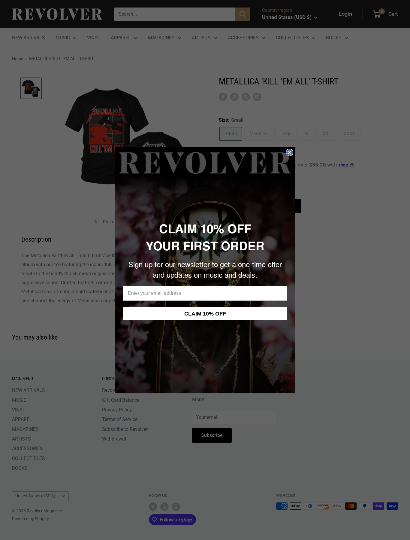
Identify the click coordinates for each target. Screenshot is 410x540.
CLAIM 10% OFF (205, 314)
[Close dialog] (290, 152)
